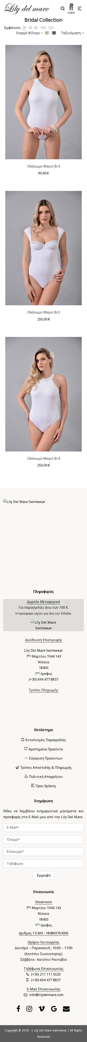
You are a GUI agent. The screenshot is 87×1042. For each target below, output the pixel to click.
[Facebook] (18, 1010)
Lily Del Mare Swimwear (50, 1030)
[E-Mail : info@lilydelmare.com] (67, 1010)
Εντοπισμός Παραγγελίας (46, 740)
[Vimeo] (42, 1010)
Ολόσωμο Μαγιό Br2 (43, 312)
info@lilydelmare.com (46, 994)
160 (43, 27)
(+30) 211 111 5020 (46, 974)
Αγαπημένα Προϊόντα (46, 749)
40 (30, 27)
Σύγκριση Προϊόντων (46, 758)
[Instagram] (29, 1010)
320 (51, 27)
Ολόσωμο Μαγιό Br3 (43, 166)
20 (24, 27)
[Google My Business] (54, 1010)
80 (36, 27)
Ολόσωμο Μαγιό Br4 (43, 458)
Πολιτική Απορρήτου (46, 776)
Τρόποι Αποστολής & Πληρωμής (46, 767)
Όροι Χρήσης (45, 786)
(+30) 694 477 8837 (46, 980)
